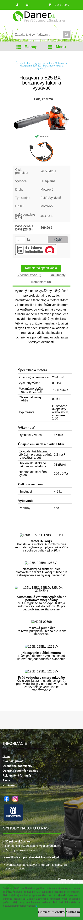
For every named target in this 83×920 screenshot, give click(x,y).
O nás (6, 756)
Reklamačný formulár (17, 775)
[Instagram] (16, 797)
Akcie (6, 780)
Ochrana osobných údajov (20, 770)
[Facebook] (7, 797)
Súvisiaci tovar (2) (29, 275)
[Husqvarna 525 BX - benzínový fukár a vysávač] (41, 106)
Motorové (60, 63)
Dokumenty (57, 275)
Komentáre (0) (41, 282)
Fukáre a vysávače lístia (38, 63)
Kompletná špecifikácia (41, 268)
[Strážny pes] (41, 152)
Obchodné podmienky (17, 765)
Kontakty (9, 785)
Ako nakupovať (13, 760)
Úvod (18, 63)
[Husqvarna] (14, 805)
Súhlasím (73, 912)
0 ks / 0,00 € (62, 4)
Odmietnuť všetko (51, 912)
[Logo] (39, 19)
